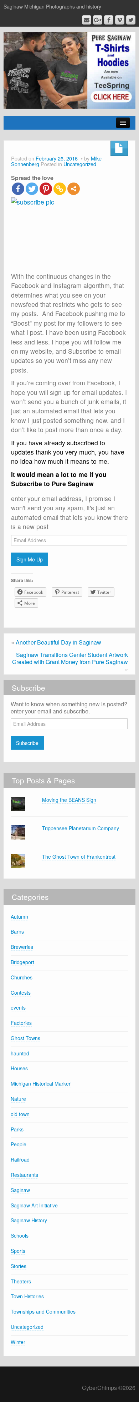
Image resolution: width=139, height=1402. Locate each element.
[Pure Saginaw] (69, 69)
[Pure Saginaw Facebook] (108, 20)
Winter (18, 1342)
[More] (73, 189)
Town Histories (27, 1296)
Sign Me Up (29, 559)
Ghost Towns (25, 1038)
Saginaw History (29, 1220)
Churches (21, 977)
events (18, 1007)
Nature (18, 1098)
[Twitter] (32, 189)
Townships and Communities (43, 1311)
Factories (21, 1022)
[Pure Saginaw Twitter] (130, 20)
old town (20, 1114)
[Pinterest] (46, 189)
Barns (17, 931)
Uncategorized (79, 164)
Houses (19, 1068)
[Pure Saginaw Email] (86, 20)
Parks (17, 1129)
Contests (21, 992)
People (18, 1144)
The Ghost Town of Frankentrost (78, 856)
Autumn (19, 916)
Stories (18, 1266)
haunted (20, 1053)
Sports (18, 1250)
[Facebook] (18, 189)
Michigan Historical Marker (41, 1083)
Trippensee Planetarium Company (80, 828)
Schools (20, 1235)
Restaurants (24, 1174)
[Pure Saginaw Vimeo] (119, 20)
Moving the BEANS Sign (69, 799)
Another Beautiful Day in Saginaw (58, 642)
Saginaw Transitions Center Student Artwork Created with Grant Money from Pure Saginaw (70, 658)
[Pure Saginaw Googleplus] (97, 20)
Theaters (21, 1281)
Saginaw (20, 1190)
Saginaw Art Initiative (34, 1205)
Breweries (22, 946)
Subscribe (27, 742)
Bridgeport (22, 962)
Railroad (20, 1159)
